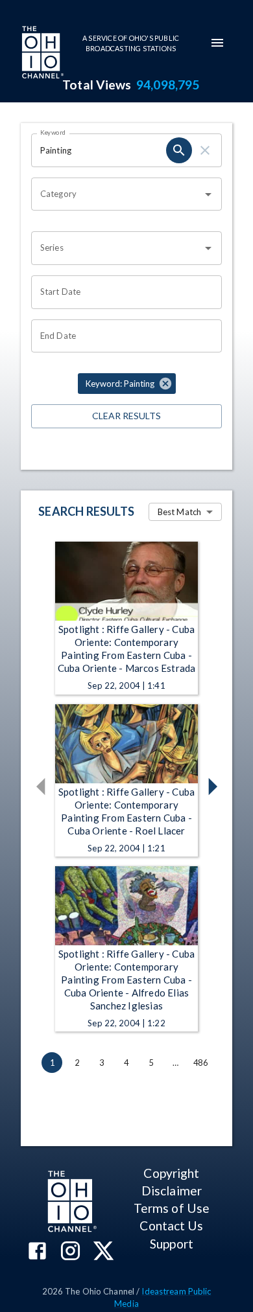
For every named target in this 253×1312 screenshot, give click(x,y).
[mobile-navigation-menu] (217, 43)
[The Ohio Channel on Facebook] (37, 1252)
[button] (127, 383)
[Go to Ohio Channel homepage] (41, 54)
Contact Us (171, 1225)
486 (200, 1062)
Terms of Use (172, 1208)
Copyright (171, 1173)
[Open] (208, 194)
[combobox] (117, 194)
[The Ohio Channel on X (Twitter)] (103, 1252)
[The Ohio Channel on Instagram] (70, 1252)
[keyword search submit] (179, 150)
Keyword (53, 132)
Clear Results (126, 415)
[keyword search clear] (205, 150)
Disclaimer (171, 1190)
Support (171, 1243)
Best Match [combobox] (179, 512)
